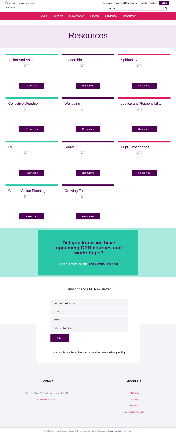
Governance (76, 15)
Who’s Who (134, 393)
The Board (134, 406)
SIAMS (94, 15)
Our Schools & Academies (134, 412)
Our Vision (134, 399)
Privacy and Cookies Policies (119, 431)
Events (144, 3)
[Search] (166, 8)
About (43, 15)
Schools (58, 15)
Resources (129, 15)
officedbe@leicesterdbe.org (46, 399)
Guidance (111, 15)
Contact (153, 3)
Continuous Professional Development (120, 3)
